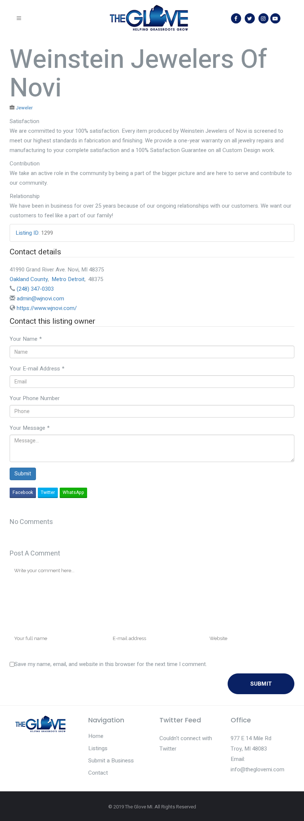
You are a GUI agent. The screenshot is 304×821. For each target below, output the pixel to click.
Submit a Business (111, 761)
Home (95, 736)
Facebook (23, 492)
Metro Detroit (68, 279)
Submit (22, 474)
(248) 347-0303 (35, 289)
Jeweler (24, 108)
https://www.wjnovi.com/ (47, 308)
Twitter (48, 492)
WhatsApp (73, 492)
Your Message (30, 428)
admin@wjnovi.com (40, 298)
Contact (98, 773)
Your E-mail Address (37, 369)
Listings (98, 748)
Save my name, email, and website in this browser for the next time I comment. (110, 664)
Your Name (26, 339)
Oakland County (29, 279)
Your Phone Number (35, 398)
